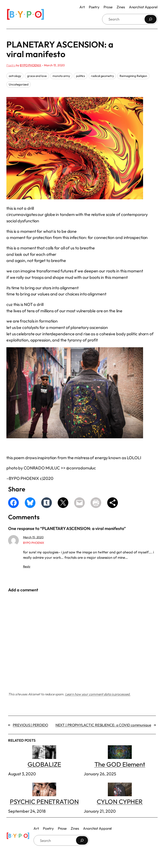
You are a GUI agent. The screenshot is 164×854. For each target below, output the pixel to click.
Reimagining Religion (133, 76)
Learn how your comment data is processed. (97, 694)
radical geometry (102, 76)
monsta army (61, 76)
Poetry (10, 65)
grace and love (37, 76)
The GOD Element (119, 764)
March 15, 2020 (33, 537)
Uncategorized (18, 84)
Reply (27, 566)
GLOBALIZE (44, 764)
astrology (15, 76)
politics (80, 76)
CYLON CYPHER (120, 801)
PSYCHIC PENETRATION (44, 801)
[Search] (151, 19)
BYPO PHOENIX (30, 65)
